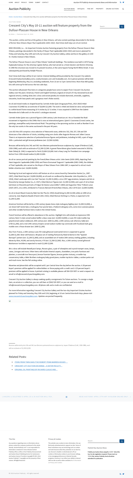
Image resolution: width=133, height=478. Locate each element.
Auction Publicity (20, 473)
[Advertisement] (112, 63)
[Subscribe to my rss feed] (120, 2)
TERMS (90, 456)
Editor (13, 34)
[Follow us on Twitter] (123, 2)
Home (11, 17)
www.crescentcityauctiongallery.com (23, 296)
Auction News (18, 17)
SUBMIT (111, 452)
